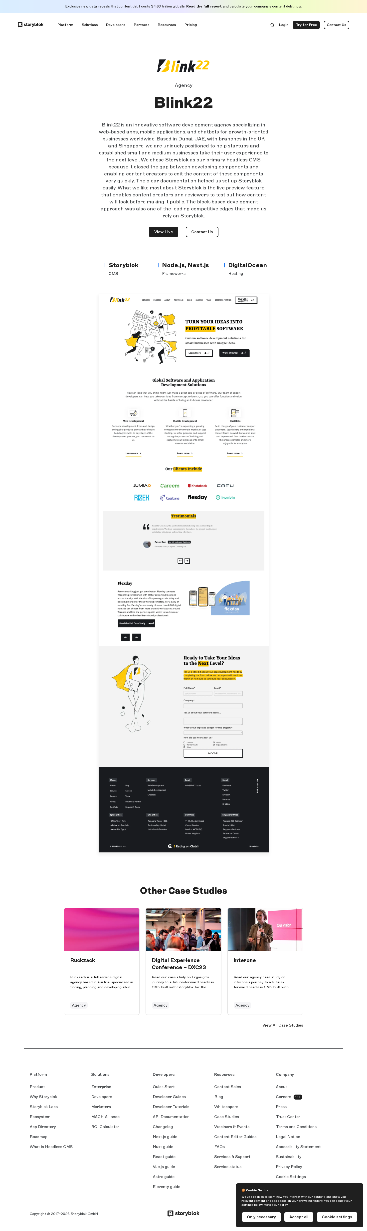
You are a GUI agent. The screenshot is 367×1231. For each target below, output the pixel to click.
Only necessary (261, 1217)
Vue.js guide (164, 1167)
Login (284, 26)
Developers (115, 25)
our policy (281, 1205)
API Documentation (171, 1117)
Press (281, 1106)
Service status (227, 1167)
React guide (164, 1157)
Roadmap (38, 1136)
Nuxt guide (163, 1147)
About (281, 1086)
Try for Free (308, 26)
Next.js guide (165, 1137)
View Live (166, 233)
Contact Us (336, 25)
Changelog (163, 1126)
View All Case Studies (282, 1025)
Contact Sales (227, 1086)
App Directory (43, 1126)
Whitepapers (226, 1106)
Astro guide (164, 1177)
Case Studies (226, 1116)
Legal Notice (288, 1136)
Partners (142, 25)
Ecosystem (40, 1116)
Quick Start (164, 1086)
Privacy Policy (289, 1166)
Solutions (90, 25)
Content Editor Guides (235, 1137)
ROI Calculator (105, 1126)
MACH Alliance (105, 1116)
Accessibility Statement (298, 1146)
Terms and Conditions (296, 1126)
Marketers (101, 1106)
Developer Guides (169, 1096)
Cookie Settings (291, 1176)
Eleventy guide (166, 1187)
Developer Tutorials (171, 1106)
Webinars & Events (231, 1126)
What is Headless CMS (51, 1146)
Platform (65, 25)
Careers (283, 1096)
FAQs (219, 1146)
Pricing (190, 25)
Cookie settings (337, 1217)
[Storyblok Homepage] (30, 25)
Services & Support (232, 1156)
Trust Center (288, 1116)
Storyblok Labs (44, 1106)
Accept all (298, 1217)
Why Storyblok (43, 1096)
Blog (218, 1096)
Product (37, 1086)
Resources (167, 25)
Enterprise (101, 1086)
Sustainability (288, 1156)
